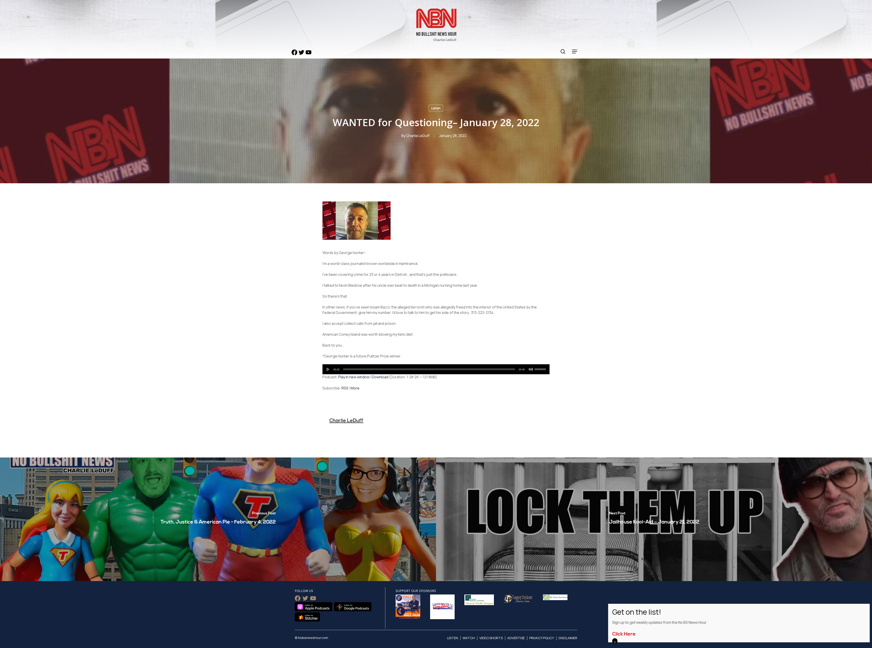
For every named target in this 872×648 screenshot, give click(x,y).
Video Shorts (491, 638)
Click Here (624, 634)
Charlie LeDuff (418, 135)
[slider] (541, 368)
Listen (436, 108)
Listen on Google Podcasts (353, 606)
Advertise (516, 638)
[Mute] (531, 369)
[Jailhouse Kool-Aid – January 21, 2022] (654, 519)
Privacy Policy (541, 638)
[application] (436, 369)
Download (380, 376)
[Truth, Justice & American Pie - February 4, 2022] (218, 519)
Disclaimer (568, 638)
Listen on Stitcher (307, 616)
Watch (469, 638)
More (355, 388)
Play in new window (353, 376)
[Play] (328, 369)
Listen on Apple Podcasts (313, 606)
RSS (345, 388)
